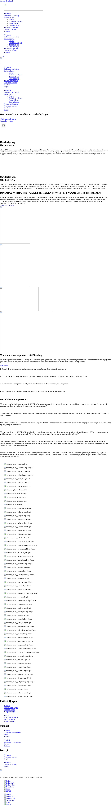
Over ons (7, 14)
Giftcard (11, 19)
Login (6, 86)
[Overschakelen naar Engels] (7, 791)
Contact (7, 31)
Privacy (7, 734)
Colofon (7, 736)
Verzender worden (10, 29)
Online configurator (11, 27)
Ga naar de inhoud (6, 1)
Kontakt (7, 85)
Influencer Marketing (11, 16)
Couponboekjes (14, 25)
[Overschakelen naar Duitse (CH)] (9, 785)
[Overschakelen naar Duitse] (7, 781)
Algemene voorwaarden (12, 732)
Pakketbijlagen (9, 17)
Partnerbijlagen (14, 23)
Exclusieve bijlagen (15, 21)
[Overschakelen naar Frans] (7, 789)
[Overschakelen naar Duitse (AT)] (9, 783)
